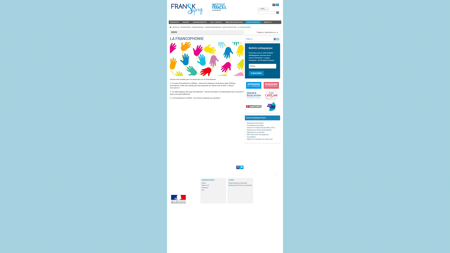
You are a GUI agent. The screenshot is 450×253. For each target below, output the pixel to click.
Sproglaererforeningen (254, 123)
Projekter (174, 22)
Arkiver (204, 183)
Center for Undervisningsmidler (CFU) (260, 127)
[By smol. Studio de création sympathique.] (276, 174)
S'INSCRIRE (256, 73)
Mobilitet (268, 22)
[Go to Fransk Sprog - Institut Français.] (170, 27)
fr (274, 5)
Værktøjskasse (253, 22)
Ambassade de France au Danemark (240, 185)
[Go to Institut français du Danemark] (219, 7)
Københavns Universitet (254, 132)
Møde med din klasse (234, 22)
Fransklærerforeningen (254, 125)
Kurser (186, 22)
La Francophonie (187, 39)
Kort (203, 190)
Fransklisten (250, 137)
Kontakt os (205, 187)
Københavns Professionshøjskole (258, 130)
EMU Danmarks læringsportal (257, 134)
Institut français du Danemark (238, 183)
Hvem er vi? (205, 185)
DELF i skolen (216, 22)
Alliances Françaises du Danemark (259, 139)
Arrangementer (199, 22)
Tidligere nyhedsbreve (266, 32)
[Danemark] (187, 9)
